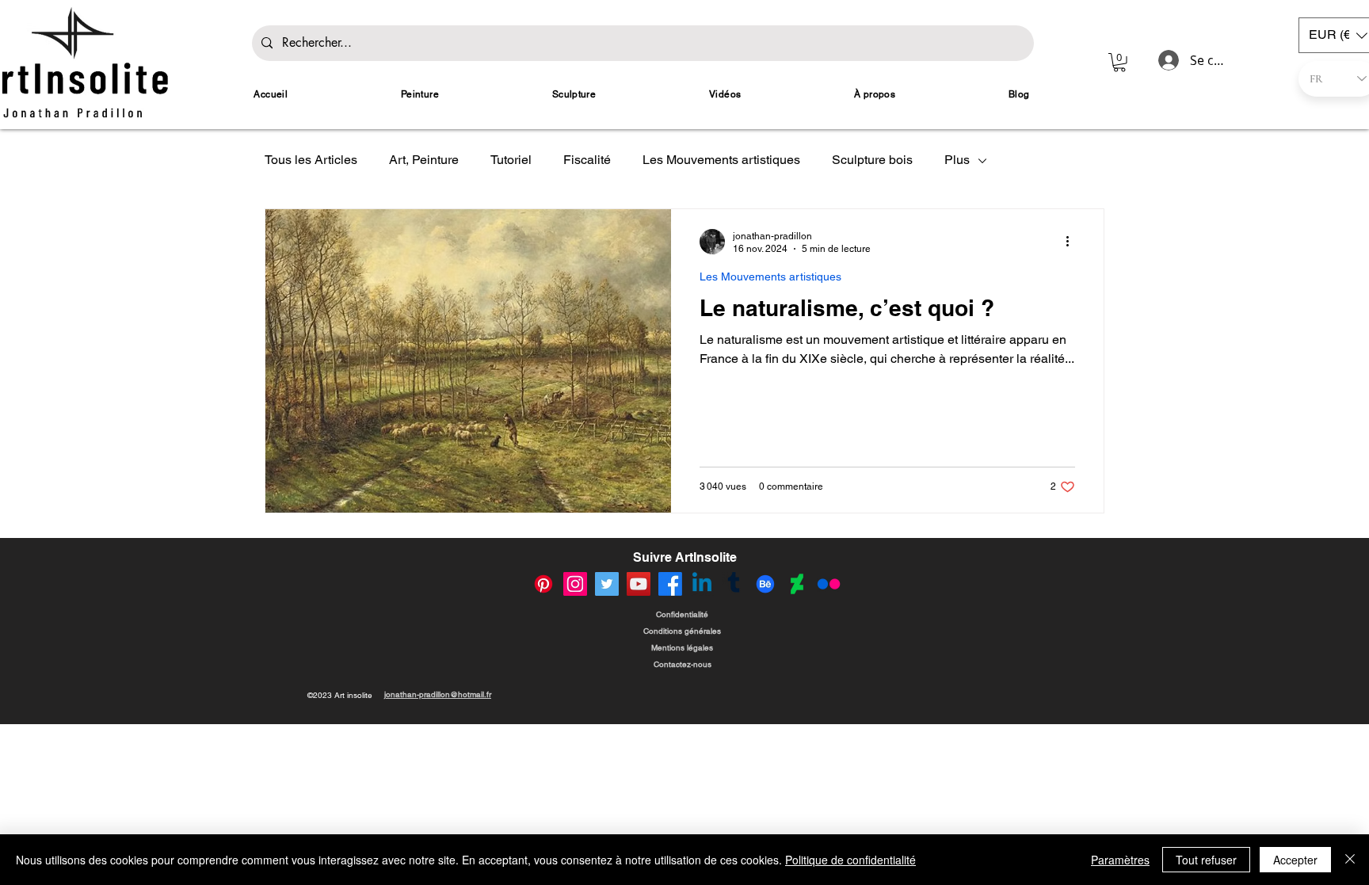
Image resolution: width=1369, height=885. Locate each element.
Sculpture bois (872, 159)
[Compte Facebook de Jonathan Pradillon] (670, 584)
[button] (1119, 62)
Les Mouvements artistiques (721, 159)
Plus (957, 159)
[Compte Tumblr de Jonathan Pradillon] (734, 584)
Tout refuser (1206, 860)
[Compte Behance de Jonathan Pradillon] (765, 584)
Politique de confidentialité (850, 860)
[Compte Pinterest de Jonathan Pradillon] (543, 584)
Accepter (1295, 860)
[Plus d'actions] (1072, 241)
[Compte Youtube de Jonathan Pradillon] (638, 584)
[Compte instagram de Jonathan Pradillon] (575, 584)
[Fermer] (1349, 859)
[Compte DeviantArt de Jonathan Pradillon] (797, 584)
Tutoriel (511, 159)
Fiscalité (587, 159)
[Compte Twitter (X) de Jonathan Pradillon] (607, 584)
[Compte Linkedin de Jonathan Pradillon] (702, 584)
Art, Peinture (424, 159)
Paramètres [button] (1120, 860)
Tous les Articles (311, 159)
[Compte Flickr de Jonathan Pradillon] (829, 584)
